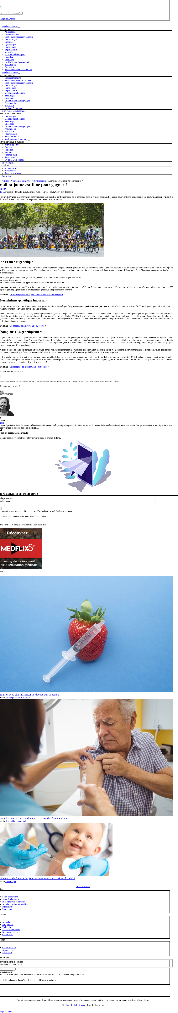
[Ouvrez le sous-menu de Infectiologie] (14, 163)
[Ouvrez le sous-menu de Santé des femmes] (19, 27)
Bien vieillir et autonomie (16, 821)
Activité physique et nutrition (17, 697)
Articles (11, 19)
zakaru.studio (92, 1009)
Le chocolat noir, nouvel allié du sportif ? (28, 326)
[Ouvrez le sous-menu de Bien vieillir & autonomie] (25, 111)
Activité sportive (39, 181)
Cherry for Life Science (75, 1005)
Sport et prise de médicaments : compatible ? (29, 367)
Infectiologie (10, 881)
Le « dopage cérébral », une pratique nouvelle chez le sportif (36, 294)
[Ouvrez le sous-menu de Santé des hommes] (19, 73)
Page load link (6, 1011)
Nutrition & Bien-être (20, 181)
